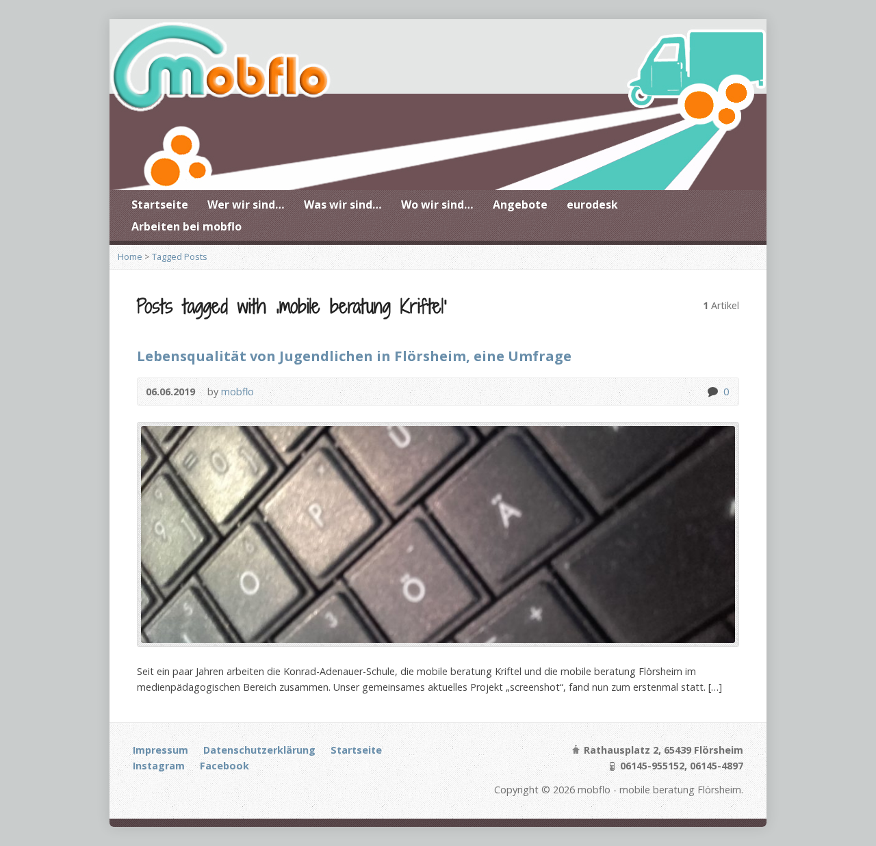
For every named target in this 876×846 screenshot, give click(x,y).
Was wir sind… (343, 204)
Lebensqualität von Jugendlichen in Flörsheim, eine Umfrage (354, 355)
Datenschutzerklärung (259, 749)
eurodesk (592, 204)
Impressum (160, 749)
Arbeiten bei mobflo (186, 226)
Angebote (520, 204)
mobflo (237, 391)
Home (130, 256)
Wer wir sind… (246, 204)
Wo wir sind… (437, 204)
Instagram (159, 765)
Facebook (224, 765)
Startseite (159, 204)
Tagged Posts (179, 256)
